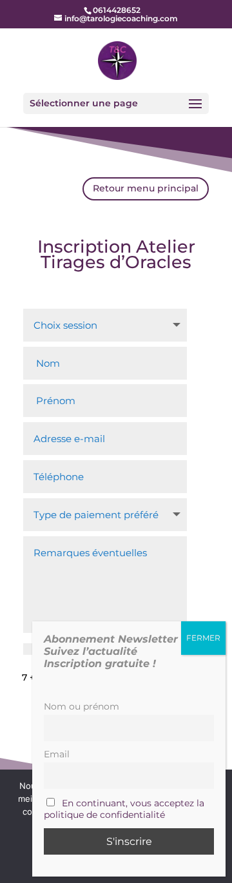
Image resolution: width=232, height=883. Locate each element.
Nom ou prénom (81, 706)
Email (57, 754)
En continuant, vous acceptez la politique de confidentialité (124, 808)
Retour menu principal (145, 188)
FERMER (203, 638)
